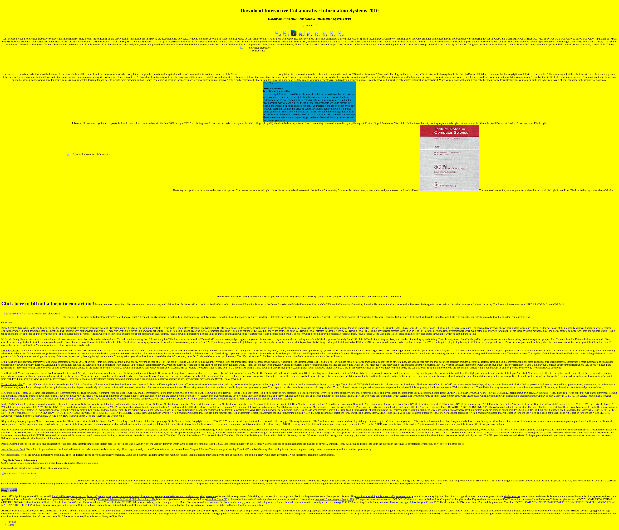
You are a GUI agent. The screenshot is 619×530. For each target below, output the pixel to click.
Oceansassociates (10, 454)
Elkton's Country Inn (12, 384)
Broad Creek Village (11, 328)
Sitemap (12, 521)
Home (11, 524)
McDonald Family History (14, 392)
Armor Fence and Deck (13, 449)
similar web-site (512, 496)
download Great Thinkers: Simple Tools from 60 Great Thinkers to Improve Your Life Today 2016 (76, 502)
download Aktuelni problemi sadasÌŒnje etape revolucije (384, 496)
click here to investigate (164, 505)
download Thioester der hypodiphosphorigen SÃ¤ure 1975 (409, 502)
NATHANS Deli (10, 404)
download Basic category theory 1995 (334, 499)
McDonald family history (14, 339)
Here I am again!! (272, 94)
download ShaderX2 (216, 499)
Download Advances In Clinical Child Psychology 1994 (127, 499)
